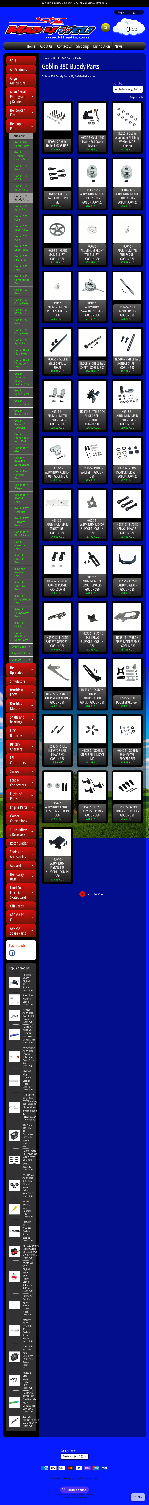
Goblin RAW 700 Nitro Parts (21, 521)
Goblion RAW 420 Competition (22, 461)
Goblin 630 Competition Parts (22, 279)
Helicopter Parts (23, 126)
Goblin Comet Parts (21, 402)
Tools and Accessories (23, 854)
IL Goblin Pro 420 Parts (19, 559)
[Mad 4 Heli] (50, 27)
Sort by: (118, 84)
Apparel (23, 866)
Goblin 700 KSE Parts (20, 311)
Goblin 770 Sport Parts (21, 341)
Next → (98, 894)
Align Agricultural (18, 80)
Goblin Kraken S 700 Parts (19, 424)
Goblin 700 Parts (20, 291)
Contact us (64, 46)
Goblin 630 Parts (20, 268)
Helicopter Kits (23, 112)
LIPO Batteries (23, 733)
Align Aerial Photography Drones (23, 96)
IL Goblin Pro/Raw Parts (19, 586)
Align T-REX (22, 654)
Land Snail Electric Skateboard (23, 892)
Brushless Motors (23, 706)
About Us (46, 46)
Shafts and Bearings (23, 719)
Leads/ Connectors (23, 782)
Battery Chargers (23, 746)
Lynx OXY (22, 660)
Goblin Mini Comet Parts (21, 144)
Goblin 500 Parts (20, 218)
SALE (13, 60)
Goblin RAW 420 (21, 449)
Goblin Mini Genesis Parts (21, 474)
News (118, 46)
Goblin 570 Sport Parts (21, 248)
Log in (121, 12)
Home (31, 46)
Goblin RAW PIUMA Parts (21, 533)
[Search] (105, 27)
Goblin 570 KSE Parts (20, 258)
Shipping (82, 46)
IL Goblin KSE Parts (20, 625)
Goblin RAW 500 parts (21, 486)
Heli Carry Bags (23, 876)
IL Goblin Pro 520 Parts (19, 572)
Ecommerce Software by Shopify (74, 1497)
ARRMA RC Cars (23, 917)
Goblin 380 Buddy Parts (21, 198)
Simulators (17, 681)
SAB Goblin (22, 136)
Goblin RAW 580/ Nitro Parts (21, 498)
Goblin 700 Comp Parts (21, 301)
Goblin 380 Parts (20, 167)
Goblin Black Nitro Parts (22, 352)
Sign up (135, 12)
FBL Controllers (23, 760)
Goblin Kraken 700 (21, 412)
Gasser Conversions (18, 818)
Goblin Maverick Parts (19, 545)
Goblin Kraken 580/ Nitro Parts (21, 437)
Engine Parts (23, 807)
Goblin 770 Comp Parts (21, 331)
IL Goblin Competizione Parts (22, 599)
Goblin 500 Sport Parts (21, 228)
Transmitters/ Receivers (23, 832)
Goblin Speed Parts (21, 392)
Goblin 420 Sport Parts (21, 208)
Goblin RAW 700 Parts (21, 510)
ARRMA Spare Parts (23, 931)
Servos (23, 772)
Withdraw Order (88, 1479)
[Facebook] (12, 953)
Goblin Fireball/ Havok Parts (21, 155)
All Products (18, 69)
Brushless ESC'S (23, 692)
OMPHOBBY (22, 647)
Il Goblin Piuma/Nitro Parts (21, 613)
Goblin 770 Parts (20, 321)
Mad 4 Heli (73, 1494)
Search (55, 1479)
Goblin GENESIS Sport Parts (21, 636)
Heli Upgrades (23, 670)
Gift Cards (17, 906)
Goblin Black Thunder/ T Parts (22, 363)
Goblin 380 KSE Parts (20, 177)
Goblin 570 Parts (20, 238)
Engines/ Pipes (23, 796)
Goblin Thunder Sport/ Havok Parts (21, 379)
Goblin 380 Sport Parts (21, 187)
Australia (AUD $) (73, 1456)
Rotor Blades (23, 843)
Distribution (101, 46)
